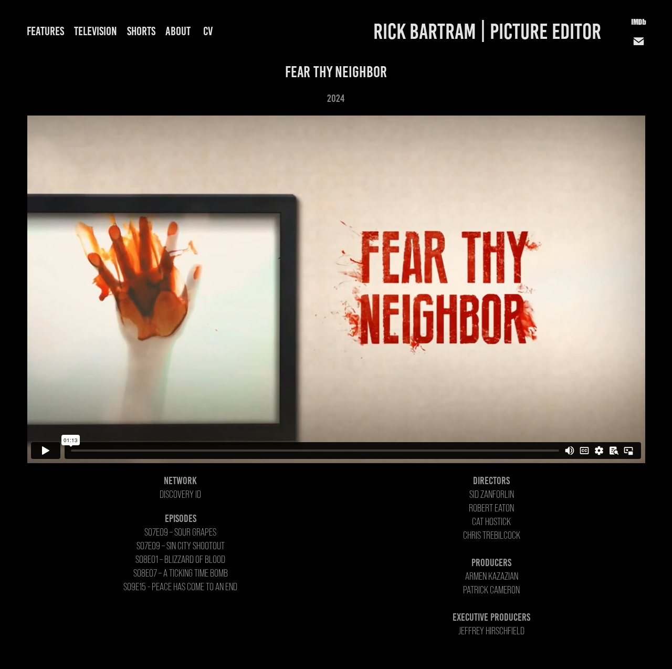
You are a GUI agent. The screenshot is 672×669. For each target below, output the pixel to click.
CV (208, 31)
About (178, 31)
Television (95, 31)
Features (45, 31)
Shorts (141, 31)
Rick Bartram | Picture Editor (487, 31)
